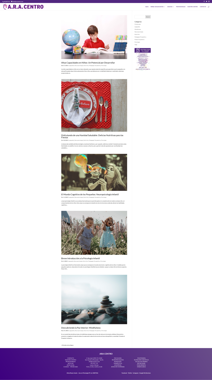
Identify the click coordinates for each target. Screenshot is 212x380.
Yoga (136, 44)
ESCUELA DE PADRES (141, 361)
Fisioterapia (138, 24)
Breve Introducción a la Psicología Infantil (80, 258)
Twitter (130, 373)
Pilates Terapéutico (139, 39)
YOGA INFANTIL (141, 365)
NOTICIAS (70, 363)
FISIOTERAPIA (141, 358)
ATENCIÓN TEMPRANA (117, 367)
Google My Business (145, 373)
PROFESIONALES (180, 6)
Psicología (103, 65)
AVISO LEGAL (70, 365)
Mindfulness (138, 29)
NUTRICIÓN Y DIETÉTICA (141, 360)
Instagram (136, 373)
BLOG (147, 6)
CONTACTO (203, 6)
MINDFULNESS (141, 367)
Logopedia (71, 65)
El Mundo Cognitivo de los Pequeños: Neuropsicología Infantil (90, 194)
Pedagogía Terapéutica (95, 65)
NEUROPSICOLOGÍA (118, 360)
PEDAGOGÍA (117, 361)
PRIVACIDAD (74, 367)
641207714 (7, 1)
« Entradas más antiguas (67, 345)
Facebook (124, 373)
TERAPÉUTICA (118, 363)
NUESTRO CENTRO (192, 6)
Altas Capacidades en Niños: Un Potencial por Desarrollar (88, 62)
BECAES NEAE (141, 363)
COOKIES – (66, 367)
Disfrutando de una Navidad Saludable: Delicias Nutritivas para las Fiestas (92, 136)
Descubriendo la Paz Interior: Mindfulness (81, 327)
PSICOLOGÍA (117, 358)
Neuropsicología (79, 65)
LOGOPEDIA (117, 365)
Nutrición (86, 65)
